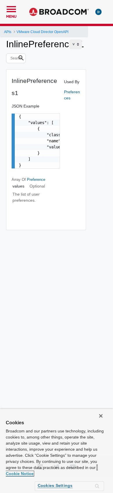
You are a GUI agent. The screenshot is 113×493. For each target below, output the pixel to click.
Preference (36, 179)
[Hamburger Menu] (11, 8)
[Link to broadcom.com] (59, 12)
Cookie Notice (20, 473)
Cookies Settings (55, 485)
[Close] (101, 416)
